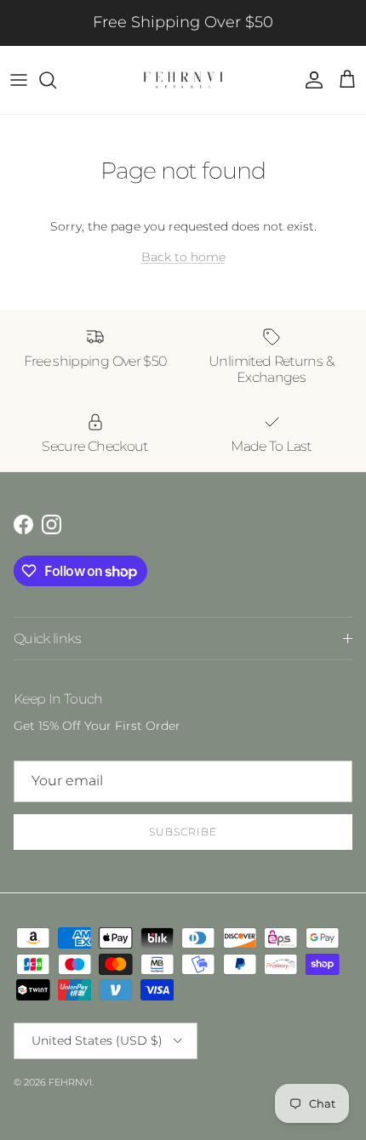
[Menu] (18, 80)
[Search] (56, 80)
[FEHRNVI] (183, 79)
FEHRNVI (70, 1082)
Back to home (183, 257)
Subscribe (183, 831)
